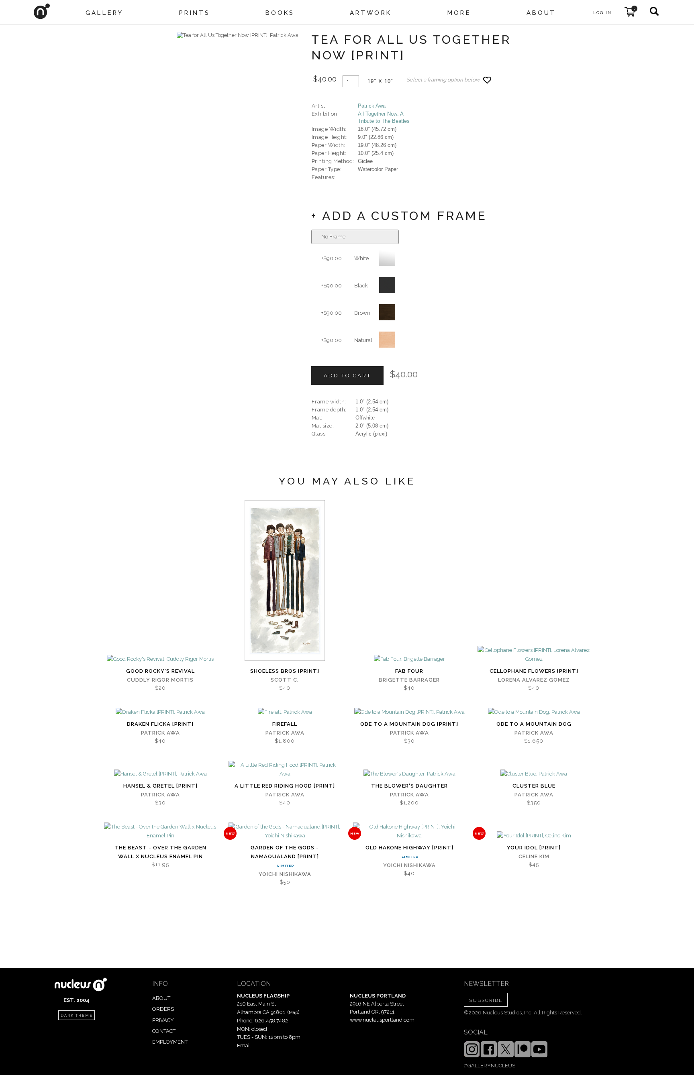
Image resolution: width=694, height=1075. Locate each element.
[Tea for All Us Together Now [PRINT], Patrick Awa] (237, 35)
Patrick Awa (372, 106)
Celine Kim (533, 856)
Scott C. (285, 680)
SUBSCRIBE (485, 1000)
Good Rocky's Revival (160, 671)
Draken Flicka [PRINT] (160, 724)
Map (293, 1012)
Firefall (284, 724)
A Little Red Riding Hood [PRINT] (285, 786)
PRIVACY (163, 1020)
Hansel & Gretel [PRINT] (160, 786)
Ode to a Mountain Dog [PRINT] (409, 724)
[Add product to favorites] (487, 80)
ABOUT (161, 998)
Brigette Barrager (409, 680)
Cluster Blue (533, 786)
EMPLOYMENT (170, 1042)
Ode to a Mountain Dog (534, 724)
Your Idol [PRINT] (534, 848)
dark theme (77, 1016)
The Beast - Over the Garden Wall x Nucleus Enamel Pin (160, 852)
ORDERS (163, 1009)
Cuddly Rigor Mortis (160, 680)
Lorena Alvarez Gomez (534, 680)
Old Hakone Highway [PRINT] (409, 848)
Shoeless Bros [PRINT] (284, 671)
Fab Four (409, 671)
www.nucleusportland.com (382, 1020)
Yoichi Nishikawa (285, 874)
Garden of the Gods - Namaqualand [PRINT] (285, 852)
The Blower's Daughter (409, 786)
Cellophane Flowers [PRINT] (534, 671)
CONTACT (164, 1031)
